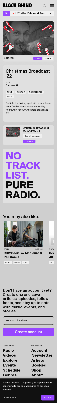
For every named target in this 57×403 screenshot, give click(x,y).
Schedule (12, 370)
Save (37, 58)
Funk (25, 263)
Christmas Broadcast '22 (28, 73)
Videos (9, 355)
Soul (10, 96)
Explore (10, 360)
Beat (9, 92)
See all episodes (33, 136)
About (37, 375)
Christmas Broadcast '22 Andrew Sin (36, 129)
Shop (36, 370)
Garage (21, 92)
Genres (10, 375)
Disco (17, 263)
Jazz (52, 263)
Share (48, 58)
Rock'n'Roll (35, 92)
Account (39, 351)
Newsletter (42, 355)
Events (9, 365)
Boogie (8, 263)
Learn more (9, 397)
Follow (30, 141)
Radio (8, 351)
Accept (48, 398)
